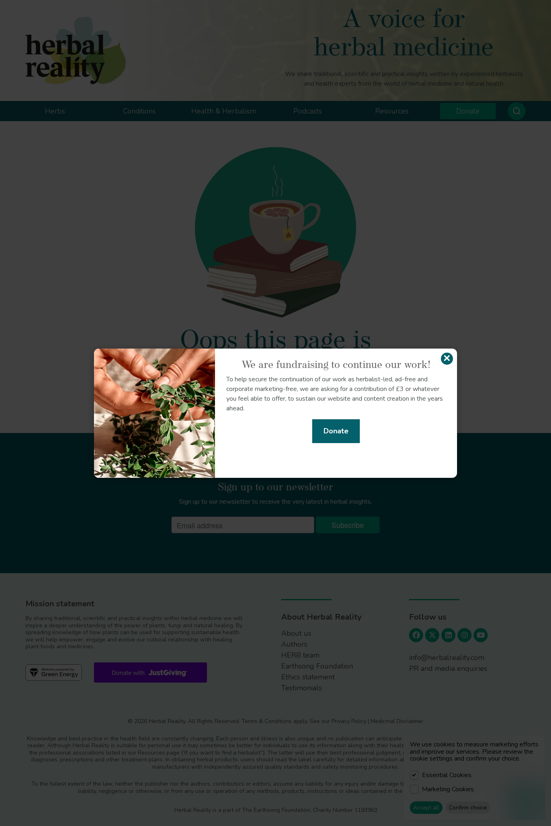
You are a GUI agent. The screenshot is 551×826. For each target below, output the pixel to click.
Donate (336, 431)
